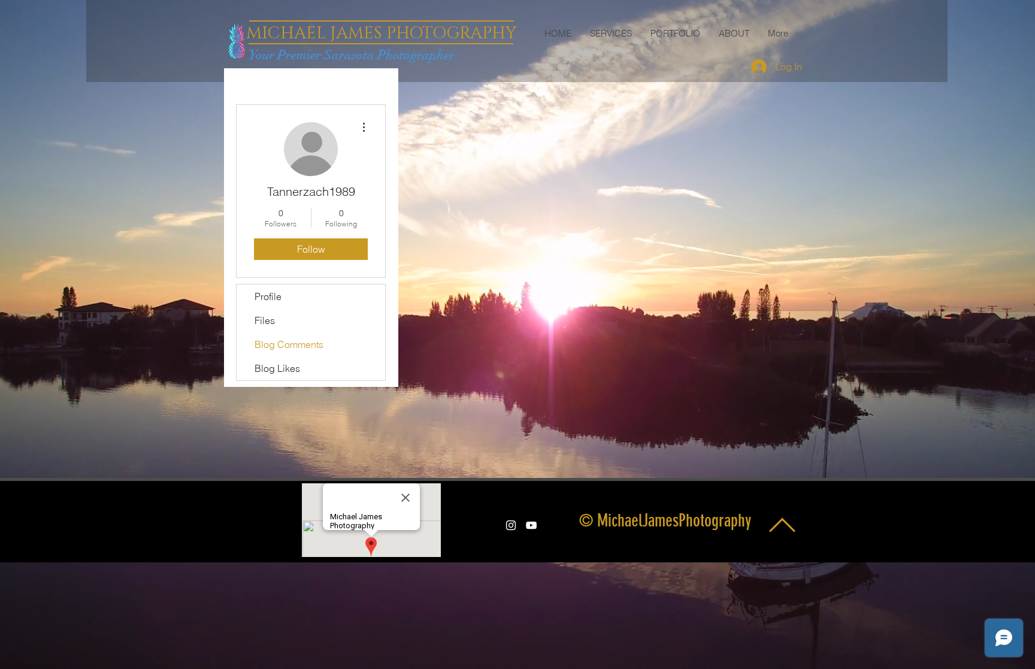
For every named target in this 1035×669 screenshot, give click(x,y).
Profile (268, 296)
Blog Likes (277, 368)
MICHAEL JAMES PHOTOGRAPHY (381, 33)
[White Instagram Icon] (511, 525)
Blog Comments (289, 344)
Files (265, 320)
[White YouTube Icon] (531, 525)
